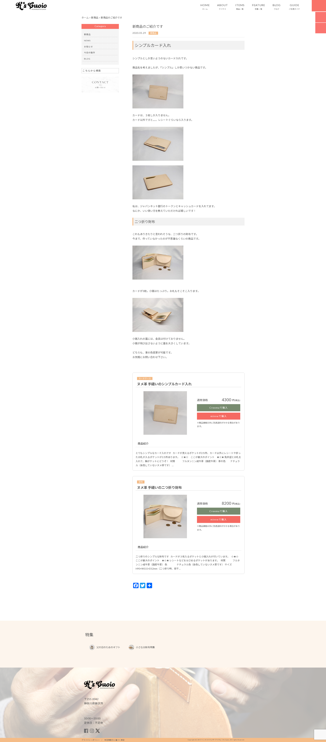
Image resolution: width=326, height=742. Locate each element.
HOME (205, 6)
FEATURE (258, 6)
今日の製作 (89, 52)
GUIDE (294, 6)
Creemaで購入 (218, 407)
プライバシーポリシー (91, 740)
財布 (141, 482)
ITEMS (239, 6)
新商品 (153, 33)
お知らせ (88, 46)
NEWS (87, 40)
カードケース (145, 378)
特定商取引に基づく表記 (114, 740)
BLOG (276, 6)
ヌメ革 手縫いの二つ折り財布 (159, 487)
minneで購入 (219, 416)
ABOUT (222, 6)
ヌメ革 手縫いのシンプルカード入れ (164, 384)
